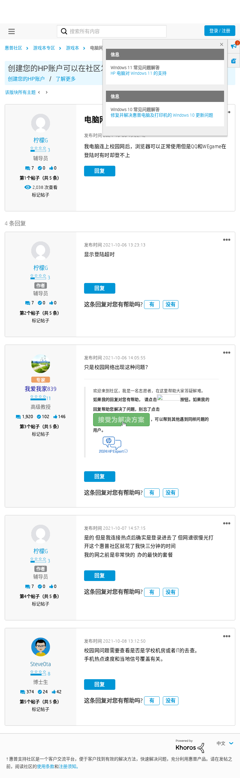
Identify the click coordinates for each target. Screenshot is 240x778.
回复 (99, 171)
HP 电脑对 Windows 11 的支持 (139, 73)
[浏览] (10, 31)
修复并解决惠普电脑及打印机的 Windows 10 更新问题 (162, 115)
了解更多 (66, 79)
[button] (226, 240)
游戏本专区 (44, 48)
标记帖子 (40, 195)
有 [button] (151, 304)
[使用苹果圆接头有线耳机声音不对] (46, 92)
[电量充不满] (39, 92)
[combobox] (112, 31)
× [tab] (221, 44)
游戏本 (72, 48)
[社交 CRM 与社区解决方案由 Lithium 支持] (190, 746)
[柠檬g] (40, 123)
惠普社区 (13, 48)
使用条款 (45, 766)
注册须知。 (70, 766)
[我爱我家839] (40, 363)
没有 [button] (171, 304)
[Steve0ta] (40, 647)
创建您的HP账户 (26, 79)
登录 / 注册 (219, 30)
